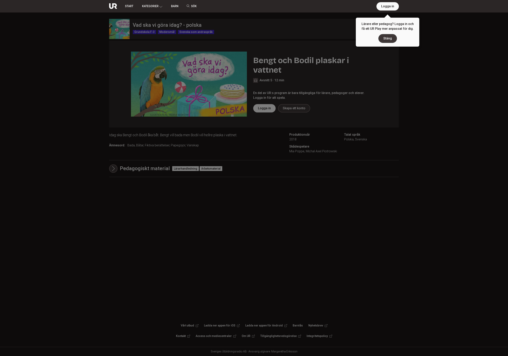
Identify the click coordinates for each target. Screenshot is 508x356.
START (129, 6)
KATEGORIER (150, 6)
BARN (174, 6)
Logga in (387, 6)
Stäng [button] (387, 38)
